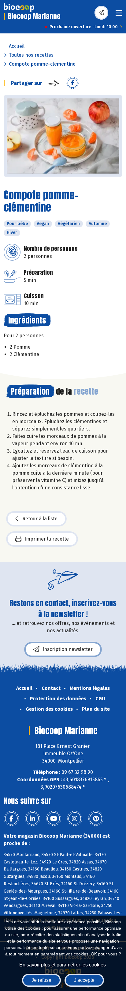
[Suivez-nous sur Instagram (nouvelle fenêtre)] (74, 818)
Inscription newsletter (68, 649)
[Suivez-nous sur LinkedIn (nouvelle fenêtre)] (32, 818)
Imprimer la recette (46, 539)
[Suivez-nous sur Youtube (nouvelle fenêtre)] (53, 818)
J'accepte (84, 980)
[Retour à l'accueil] (19, 7)
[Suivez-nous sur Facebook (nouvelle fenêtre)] (11, 818)
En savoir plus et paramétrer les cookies (62, 964)
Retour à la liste (39, 519)
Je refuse (41, 980)
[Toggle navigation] (119, 15)
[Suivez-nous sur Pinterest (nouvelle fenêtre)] (95, 818)
